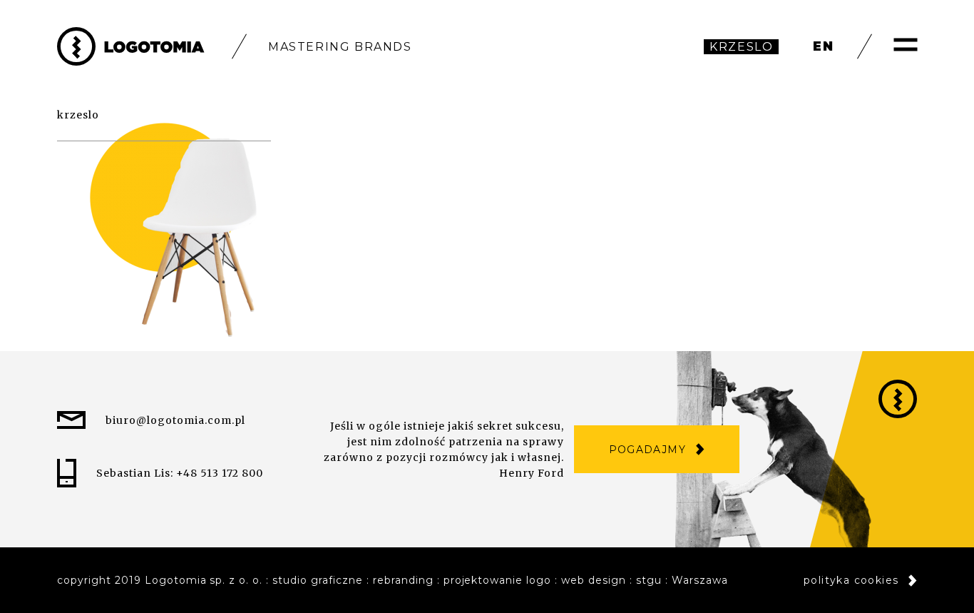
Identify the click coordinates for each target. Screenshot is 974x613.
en (823, 46)
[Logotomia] (131, 46)
